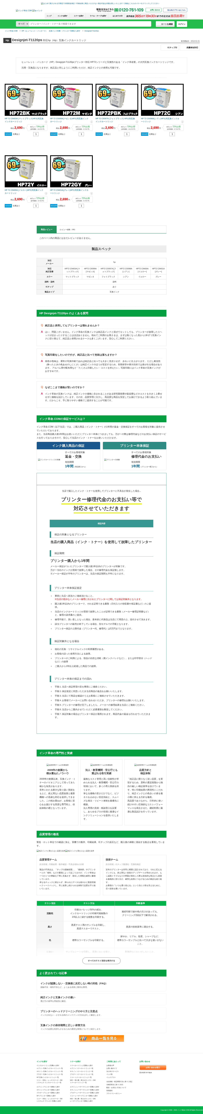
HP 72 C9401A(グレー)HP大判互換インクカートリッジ (69, 191)
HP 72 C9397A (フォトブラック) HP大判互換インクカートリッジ (115, 120)
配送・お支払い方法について (116, 1087)
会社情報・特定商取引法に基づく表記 (119, 1081)
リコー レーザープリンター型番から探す (84, 1096)
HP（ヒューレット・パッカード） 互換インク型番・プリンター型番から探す (51, 31)
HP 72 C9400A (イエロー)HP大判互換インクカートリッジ (24, 191)
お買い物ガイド (111, 1068)
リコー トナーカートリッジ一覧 (81, 1077)
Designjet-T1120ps (92, 31)
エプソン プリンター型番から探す (48, 1087)
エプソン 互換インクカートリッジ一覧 (50, 1068)
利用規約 (109, 1090)
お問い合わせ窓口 (153, 1068)
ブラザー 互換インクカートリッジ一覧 (50, 1074)
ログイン (181, 24)
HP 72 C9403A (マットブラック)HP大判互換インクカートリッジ (24, 120)
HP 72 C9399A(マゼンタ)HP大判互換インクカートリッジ (69, 120)
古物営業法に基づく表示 (114, 1084)
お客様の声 (110, 1065)
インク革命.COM (11, 31)
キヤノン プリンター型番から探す (48, 1090)
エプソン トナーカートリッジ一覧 (81, 1068)
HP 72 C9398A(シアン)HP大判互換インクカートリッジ (160, 120)
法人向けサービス (112, 1071)
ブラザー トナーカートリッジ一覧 (81, 1074)
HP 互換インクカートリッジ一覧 (48, 1077)
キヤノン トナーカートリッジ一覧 (81, 1071)
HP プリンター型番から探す (46, 1096)
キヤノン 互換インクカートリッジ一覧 (50, 1071)
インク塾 (109, 1074)
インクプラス (111, 1077)
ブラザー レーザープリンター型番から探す (84, 1093)
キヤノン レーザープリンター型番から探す (84, 1090)
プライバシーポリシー (114, 1093)
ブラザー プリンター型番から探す (48, 1093)
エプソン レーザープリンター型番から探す (84, 1087)
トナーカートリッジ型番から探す (81, 1065)
